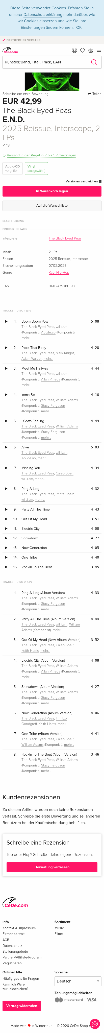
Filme (59, 934)
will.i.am (61, 327)
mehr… (26, 338)
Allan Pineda (50, 379)
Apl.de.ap (48, 332)
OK (79, 27)
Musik (59, 928)
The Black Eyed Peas (65, 238)
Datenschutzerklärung (42, 14)
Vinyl (36, 168)
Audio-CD (12, 168)
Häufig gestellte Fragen (21, 978)
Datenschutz (12, 946)
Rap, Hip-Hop (59, 272)
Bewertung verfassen (52, 867)
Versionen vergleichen (82, 181)
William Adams (67, 400)
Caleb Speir (64, 473)
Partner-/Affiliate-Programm (23, 957)
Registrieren (12, 963)
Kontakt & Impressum (19, 928)
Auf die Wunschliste (52, 205)
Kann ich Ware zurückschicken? (15, 986)
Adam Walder (31, 359)
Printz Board (65, 494)
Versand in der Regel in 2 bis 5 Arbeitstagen (41, 155)
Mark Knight (65, 353)
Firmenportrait (13, 934)
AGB (6, 940)
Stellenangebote (15, 951)
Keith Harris (30, 651)
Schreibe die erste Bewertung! (26, 94)
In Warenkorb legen (52, 191)
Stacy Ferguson (53, 405)
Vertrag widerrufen (21, 1006)
